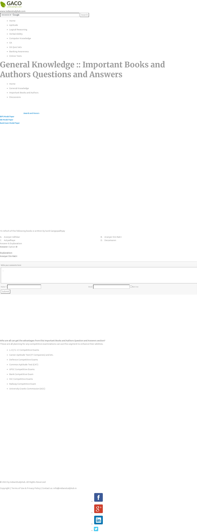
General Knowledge (19, 88)
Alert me (135, 287)
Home (12, 84)
